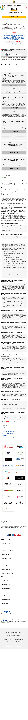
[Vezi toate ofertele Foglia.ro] (20, 503)
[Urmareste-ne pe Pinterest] (15, 535)
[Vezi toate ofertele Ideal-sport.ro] (20, 459)
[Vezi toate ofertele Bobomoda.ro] (20, 465)
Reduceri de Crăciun (5, 546)
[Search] (26, 1)
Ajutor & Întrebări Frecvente (19, 639)
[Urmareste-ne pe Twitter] (10, 535)
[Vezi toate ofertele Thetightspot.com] (8, 453)
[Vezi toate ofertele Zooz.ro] (8, 503)
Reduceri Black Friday (5, 543)
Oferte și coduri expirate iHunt (7, 433)
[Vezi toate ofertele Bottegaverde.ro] (20, 453)
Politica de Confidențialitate (16, 641)
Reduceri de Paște (5, 554)
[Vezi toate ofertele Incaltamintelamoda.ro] (20, 471)
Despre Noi (5, 639)
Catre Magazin (14, 17)
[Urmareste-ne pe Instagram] (13, 535)
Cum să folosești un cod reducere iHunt (9, 431)
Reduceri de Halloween (6, 565)
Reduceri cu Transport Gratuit (7, 573)
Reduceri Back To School (6, 562)
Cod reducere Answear (6, 588)
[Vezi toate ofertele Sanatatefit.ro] (8, 459)
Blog (7, 641)
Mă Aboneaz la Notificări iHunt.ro (14, 41)
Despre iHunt (4, 435)
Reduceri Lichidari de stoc (6, 569)
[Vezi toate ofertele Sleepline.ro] (8, 465)
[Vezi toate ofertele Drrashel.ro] (20, 484)
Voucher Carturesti (5, 592)
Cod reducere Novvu (5, 599)
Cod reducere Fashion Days (7, 580)
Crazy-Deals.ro (8, 421)
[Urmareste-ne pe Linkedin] (20, 535)
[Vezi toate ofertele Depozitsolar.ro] (8, 509)
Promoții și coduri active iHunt (7, 427)
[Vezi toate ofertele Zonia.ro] (8, 447)
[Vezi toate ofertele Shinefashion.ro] (20, 496)
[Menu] (1, 1)
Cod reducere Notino (5, 603)
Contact (11, 639)
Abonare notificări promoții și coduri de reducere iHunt (12, 429)
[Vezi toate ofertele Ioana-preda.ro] (20, 478)
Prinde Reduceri (14, 152)
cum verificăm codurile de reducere (14, 61)
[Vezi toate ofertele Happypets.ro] (8, 471)
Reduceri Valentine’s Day (6, 558)
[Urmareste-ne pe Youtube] (18, 535)
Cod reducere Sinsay (5, 584)
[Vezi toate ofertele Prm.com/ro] (20, 490)
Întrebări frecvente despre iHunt (8, 437)
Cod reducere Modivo (5, 595)
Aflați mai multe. (18, 632)
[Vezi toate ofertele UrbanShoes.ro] (8, 496)
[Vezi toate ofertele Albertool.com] (8, 478)
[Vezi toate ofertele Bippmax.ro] (20, 447)
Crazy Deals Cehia (9, 646)
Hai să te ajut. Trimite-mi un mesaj (15, 54)
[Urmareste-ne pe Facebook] (8, 535)
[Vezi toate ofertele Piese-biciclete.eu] (8, 490)
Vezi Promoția (14, 85)
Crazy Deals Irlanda (18, 646)
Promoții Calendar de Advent (7, 550)
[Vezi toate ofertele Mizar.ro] (8, 484)
